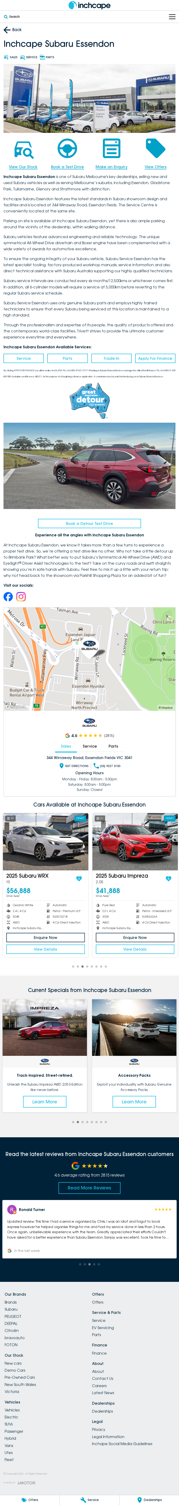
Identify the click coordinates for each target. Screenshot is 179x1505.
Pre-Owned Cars (20, 1377)
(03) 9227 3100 (110, 766)
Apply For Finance (155, 358)
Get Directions (77, 766)
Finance (99, 1353)
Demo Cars (15, 1370)
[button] (90, 1229)
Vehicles (12, 1410)
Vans (9, 1445)
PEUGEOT (13, 1316)
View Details (44, 949)
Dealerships (102, 1411)
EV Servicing (103, 1327)
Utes (9, 1452)
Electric (11, 1417)
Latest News (103, 1392)
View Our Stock (23, 166)
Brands (11, 1302)
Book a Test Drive (67, 166)
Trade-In (111, 358)
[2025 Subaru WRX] (45, 841)
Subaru (11, 1309)
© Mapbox (166, 707)
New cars (13, 1363)
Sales (66, 746)
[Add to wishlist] (78, 878)
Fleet (9, 1459)
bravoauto (15, 1337)
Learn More (45, 1102)
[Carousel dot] (73, 966)
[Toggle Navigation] (172, 17)
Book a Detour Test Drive (89, 523)
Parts (67, 358)
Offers (97, 1302)
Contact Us (102, 1378)
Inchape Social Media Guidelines (122, 1443)
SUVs (9, 1424)
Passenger (14, 1431)
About (98, 1371)
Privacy (98, 1429)
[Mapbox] (16, 706)
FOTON (11, 1344)
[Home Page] (89, 5)
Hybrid (10, 1438)
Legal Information (108, 1436)
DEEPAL (11, 1323)
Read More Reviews (89, 1188)
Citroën (12, 1330)
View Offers (156, 166)
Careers (99, 1385)
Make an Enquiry (111, 166)
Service (24, 358)
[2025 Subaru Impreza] (134, 841)
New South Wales (20, 1384)
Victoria (12, 1391)
